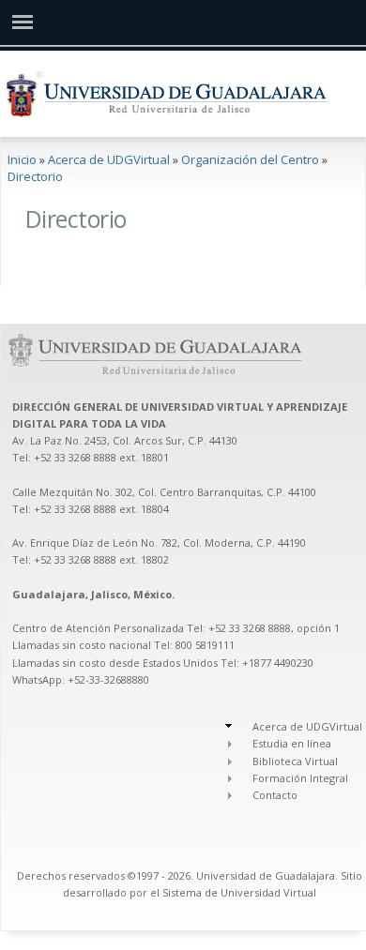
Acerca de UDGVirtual (109, 159)
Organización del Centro (250, 159)
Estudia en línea (291, 743)
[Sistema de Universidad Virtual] (22, 21)
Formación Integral (300, 778)
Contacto (274, 795)
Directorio (35, 176)
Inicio (22, 159)
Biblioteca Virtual (295, 761)
